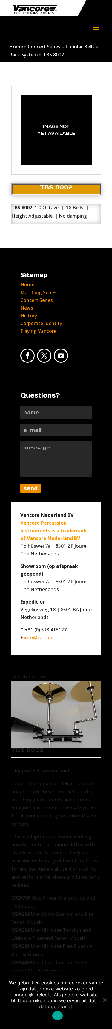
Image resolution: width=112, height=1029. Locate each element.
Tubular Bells (80, 46)
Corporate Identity (41, 323)
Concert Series (44, 46)
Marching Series (38, 292)
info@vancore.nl (42, 637)
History (28, 315)
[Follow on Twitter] (44, 356)
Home (16, 46)
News (26, 308)
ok (57, 1015)
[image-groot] (56, 165)
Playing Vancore (38, 331)
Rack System (23, 54)
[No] (105, 1000)
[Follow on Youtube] (61, 356)
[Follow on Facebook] (27, 356)
